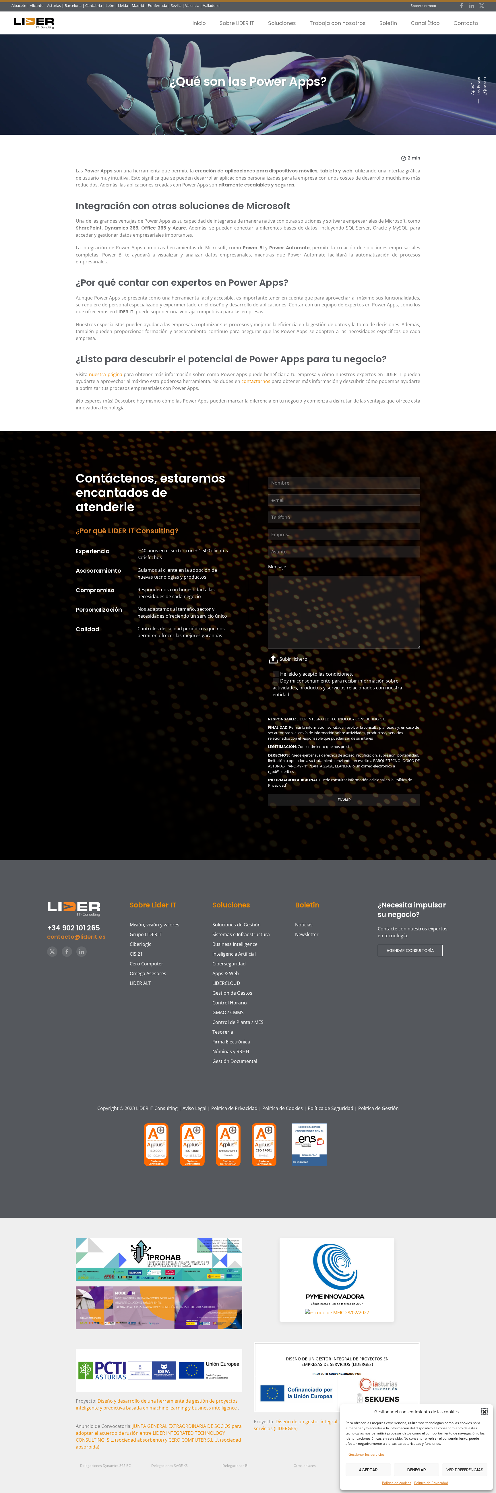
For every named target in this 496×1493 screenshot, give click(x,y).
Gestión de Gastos (232, 993)
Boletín (388, 23)
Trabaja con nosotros (338, 23)
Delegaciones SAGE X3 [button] (169, 1465)
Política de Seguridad (330, 1108)
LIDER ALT (140, 983)
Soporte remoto (423, 5)
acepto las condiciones (327, 674)
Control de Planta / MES (238, 1022)
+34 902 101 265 (73, 928)
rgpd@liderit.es (281, 771)
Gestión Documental (234, 1061)
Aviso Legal (194, 1108)
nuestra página (106, 374)
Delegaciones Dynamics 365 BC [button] (105, 1465)
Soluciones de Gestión (236, 925)
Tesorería (222, 1032)
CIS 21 (136, 954)
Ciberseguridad (229, 964)
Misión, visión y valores (154, 925)
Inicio (199, 23)
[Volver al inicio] (36, 22)
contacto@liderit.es (76, 937)
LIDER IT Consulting (157, 1108)
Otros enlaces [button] (305, 1465)
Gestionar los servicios (366, 1454)
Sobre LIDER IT (237, 23)
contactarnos (255, 381)
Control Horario (229, 1003)
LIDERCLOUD (226, 983)
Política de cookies (396, 1482)
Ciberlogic (140, 944)
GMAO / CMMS (228, 1012)
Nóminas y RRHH (230, 1051)
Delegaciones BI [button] (235, 1465)
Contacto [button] (466, 23)
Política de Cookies (282, 1108)
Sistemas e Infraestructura (241, 934)
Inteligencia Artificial (234, 954)
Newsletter (307, 934)
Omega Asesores (148, 973)
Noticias (304, 925)
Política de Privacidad (431, 1482)
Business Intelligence (234, 944)
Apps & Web (225, 973)
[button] (484, 1411)
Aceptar (368, 1470)
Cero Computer (146, 964)
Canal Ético (425, 23)
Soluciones (282, 23)
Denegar (416, 1470)
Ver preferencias (464, 1470)
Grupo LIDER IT (146, 934)
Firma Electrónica (231, 1042)
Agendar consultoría (410, 950)
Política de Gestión (378, 1108)
